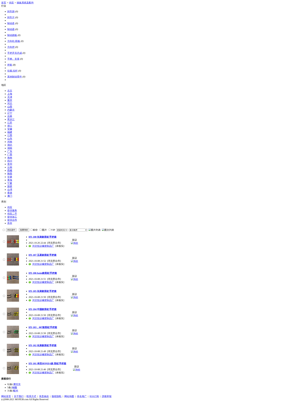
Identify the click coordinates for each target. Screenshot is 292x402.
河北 (9, 103)
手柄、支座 (13, 59)
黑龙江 (11, 119)
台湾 (9, 189)
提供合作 (12, 220)
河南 (9, 141)
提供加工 (12, 217)
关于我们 (19, 396)
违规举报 (106, 396)
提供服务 (12, 210)
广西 (9, 154)
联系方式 (31, 396)
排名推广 (82, 396)
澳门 (9, 196)
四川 (9, 161)
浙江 (9, 125)
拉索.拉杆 (12, 70)
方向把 (11, 47)
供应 (11, 2)
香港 (9, 193)
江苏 (9, 122)
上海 (9, 94)
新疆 (9, 186)
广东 (9, 151)
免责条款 (44, 396)
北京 (9, 90)
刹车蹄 (11, 11)
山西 (9, 106)
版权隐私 (56, 396)
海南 (9, 157)
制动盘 (11, 23)
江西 (9, 135)
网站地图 (69, 396)
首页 (3, 2)
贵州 (9, 164)
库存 (9, 223)
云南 (9, 167)
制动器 (11, 29)
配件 (15, 390)
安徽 (9, 129)
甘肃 (9, 177)
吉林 (9, 116)
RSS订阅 (94, 396)
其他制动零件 (14, 76)
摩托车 (17, 384)
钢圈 (14, 387)
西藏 (9, 170)
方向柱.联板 (13, 41)
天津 (9, 97)
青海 (9, 180)
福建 (9, 132)
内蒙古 (11, 110)
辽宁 (9, 113)
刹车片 (11, 17)
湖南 (9, 148)
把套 (9, 65)
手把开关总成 (14, 53)
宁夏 (9, 183)
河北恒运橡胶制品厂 (43, 246)
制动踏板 (12, 35)
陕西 (9, 173)
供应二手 (12, 213)
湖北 (9, 145)
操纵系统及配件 (25, 2)
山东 (9, 138)
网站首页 (6, 396)
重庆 (9, 100)
